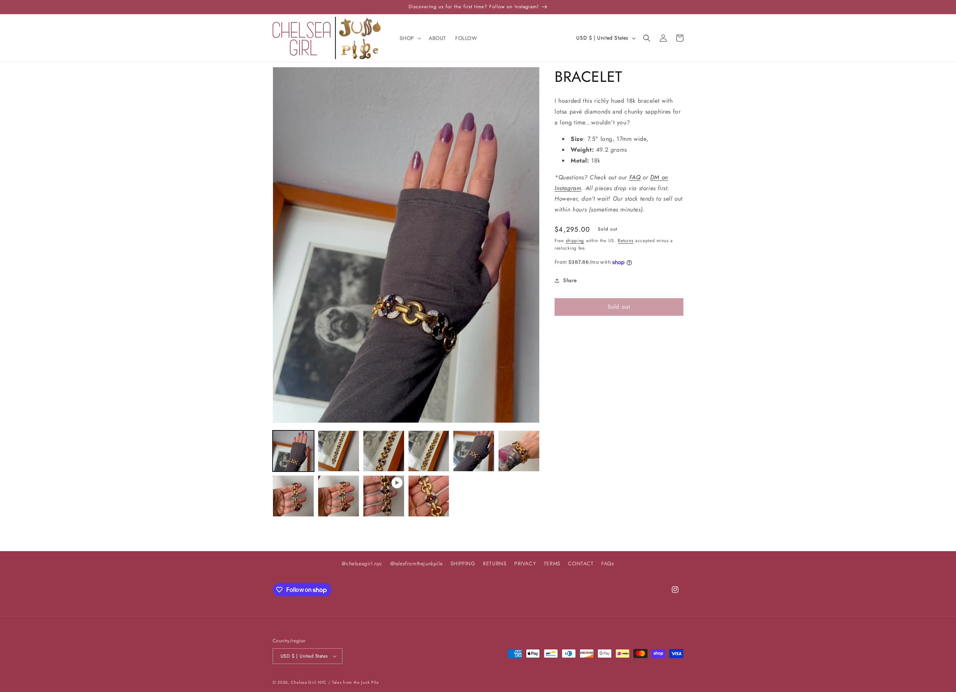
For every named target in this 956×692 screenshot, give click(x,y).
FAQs (607, 563)
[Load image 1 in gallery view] (293, 451)
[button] (409, 38)
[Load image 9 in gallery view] (429, 496)
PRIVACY (525, 563)
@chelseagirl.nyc (362, 563)
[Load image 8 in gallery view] (338, 496)
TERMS (552, 563)
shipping (575, 240)
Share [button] (570, 280)
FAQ (635, 177)
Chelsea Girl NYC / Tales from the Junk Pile (335, 682)
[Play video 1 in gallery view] (383, 496)
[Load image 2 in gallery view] (338, 451)
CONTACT (580, 563)
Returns (625, 240)
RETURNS (494, 563)
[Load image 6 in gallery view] (519, 451)
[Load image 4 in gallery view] (429, 451)
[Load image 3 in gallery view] (383, 451)
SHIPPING (462, 563)
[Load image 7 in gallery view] (293, 496)
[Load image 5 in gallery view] (473, 451)
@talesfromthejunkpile (416, 563)
